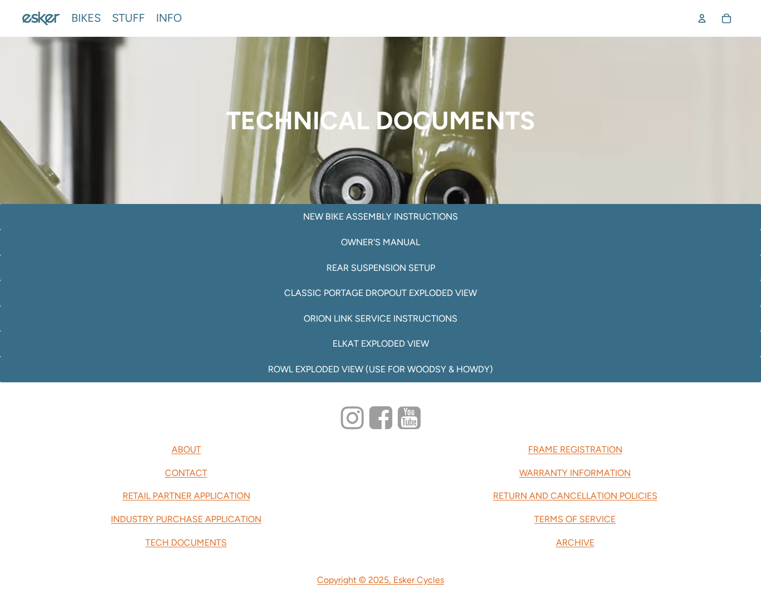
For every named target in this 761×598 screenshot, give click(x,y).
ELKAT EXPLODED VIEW (381, 343)
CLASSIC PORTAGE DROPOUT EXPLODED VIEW (380, 293)
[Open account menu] (702, 18)
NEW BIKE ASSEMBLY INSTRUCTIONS (380, 216)
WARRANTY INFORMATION (575, 473)
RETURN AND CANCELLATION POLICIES (575, 495)
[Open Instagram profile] (352, 418)
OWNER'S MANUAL (380, 242)
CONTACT (186, 473)
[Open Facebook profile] (380, 418)
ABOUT (186, 449)
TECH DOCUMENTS (186, 542)
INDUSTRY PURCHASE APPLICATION (186, 519)
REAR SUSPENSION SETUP (380, 267)
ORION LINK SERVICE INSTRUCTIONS (380, 318)
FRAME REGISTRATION (575, 449)
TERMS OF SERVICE (575, 519)
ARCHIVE (575, 542)
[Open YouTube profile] (409, 418)
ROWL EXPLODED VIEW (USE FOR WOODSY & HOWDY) (380, 369)
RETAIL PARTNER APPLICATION (186, 495)
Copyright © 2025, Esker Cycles (380, 580)
